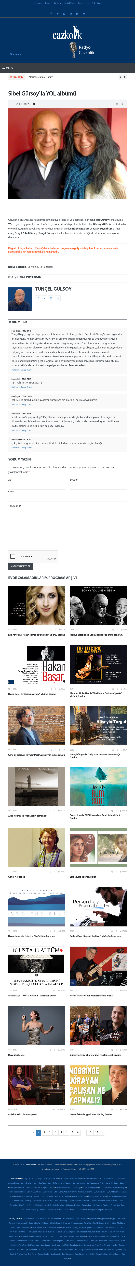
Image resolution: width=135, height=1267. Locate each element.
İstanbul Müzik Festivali (97, 1196)
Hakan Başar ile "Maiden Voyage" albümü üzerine (32, 694)
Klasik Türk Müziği (60, 1201)
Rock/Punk (26, 1210)
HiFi (87, 3)
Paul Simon (119, 1245)
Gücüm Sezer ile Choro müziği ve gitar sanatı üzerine (95, 1055)
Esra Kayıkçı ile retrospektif (83, 877)
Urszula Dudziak (101, 1254)
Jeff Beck (46, 1236)
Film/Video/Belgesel (90, 1188)
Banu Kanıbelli (21, 1223)
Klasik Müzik (69, 3)
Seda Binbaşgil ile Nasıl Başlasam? (55, 1250)
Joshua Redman (93, 1236)
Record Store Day (117, 1205)
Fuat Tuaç (51, 1232)
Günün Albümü (99, 1192)
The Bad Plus (22, 1254)
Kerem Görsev (46, 1241)
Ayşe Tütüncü (116, 1219)
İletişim (57, 3)
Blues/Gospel (66, 1183)
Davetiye (12, 1188)
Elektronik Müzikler (33, 1188)
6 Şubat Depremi (31, 1179)
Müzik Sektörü (50, 1205)
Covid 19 (123, 1183)
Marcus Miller (114, 1241)
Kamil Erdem (105, 1236)
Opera (84, 1205)
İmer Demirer (118, 1232)
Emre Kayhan (98, 1228)
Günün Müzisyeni (113, 1192)
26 (89, 1132)
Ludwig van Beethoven (98, 1241)
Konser (71, 1201)
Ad (10, 480)
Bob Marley (65, 1223)
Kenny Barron (22, 1241)
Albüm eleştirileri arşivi (34, 77)
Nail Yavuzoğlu (33, 1245)
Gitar (55, 1192)
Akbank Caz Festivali (89, 1179)
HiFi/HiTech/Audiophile (30, 1196)
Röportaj (34, 1210)
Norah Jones (56, 1245)
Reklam (48, 3)
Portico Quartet (15, 1250)
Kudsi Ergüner (58, 1241)
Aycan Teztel (94, 1219)
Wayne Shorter (114, 1254)
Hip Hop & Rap (46, 1196)
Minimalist (39, 1205)
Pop (89, 1205)
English (44, 1188)
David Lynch (26, 1228)
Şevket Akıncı (98, 1250)
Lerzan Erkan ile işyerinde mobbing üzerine (91, 1114)
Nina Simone (45, 1245)
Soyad (74, 480)
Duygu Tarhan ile (16, 1055)
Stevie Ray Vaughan (112, 1250)
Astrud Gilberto (82, 1219)
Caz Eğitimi (81, 1183)
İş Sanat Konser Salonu (61, 1196)
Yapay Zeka (74, 1210)
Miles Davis (22, 1245)
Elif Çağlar (76, 1228)
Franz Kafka (42, 1232)
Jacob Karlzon (25, 1236)
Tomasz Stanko (43, 1254)
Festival (52, 1188)
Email (11, 491)
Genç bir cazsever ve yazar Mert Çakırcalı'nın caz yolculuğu (36, 755)
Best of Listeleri (54, 1183)
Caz (74, 1183)
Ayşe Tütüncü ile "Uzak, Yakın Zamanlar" (27, 816)
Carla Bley (88, 1223)
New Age (60, 1205)
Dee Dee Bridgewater (52, 1228)
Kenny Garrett (33, 1241)
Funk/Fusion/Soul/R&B (17, 1192)
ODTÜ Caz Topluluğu (70, 1245)
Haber (17, 1196)
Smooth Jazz (44, 1210)
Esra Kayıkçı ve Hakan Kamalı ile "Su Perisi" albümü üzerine (36, 635)
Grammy (73, 1192)
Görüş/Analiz (64, 1192)
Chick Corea (15, 1228)
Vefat (66, 1210)
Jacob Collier (14, 1236)
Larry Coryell (69, 1241)
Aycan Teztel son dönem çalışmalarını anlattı (91, 996)
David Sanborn (37, 1228)
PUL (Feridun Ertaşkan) (101, 1205)
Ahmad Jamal (29, 1219)
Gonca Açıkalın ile (16, 877)
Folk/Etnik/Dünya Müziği (108, 1188)
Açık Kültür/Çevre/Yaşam (48, 1179)
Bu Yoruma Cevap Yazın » (22, 370)
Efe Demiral (66, 1228)
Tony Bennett (56, 1254)
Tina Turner (32, 1254)
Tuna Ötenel (79, 1254)
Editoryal (20, 1188)
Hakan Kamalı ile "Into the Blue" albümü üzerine (31, 936)
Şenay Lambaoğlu (85, 1250)
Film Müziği (76, 1188)
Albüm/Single (118, 1179)
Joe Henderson (56, 1236)
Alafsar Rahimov (42, 1219)
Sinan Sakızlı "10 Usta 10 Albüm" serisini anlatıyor (32, 996)
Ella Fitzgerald (86, 1228)
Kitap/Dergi (37, 1201)
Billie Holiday (55, 1223)
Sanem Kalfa (36, 1250)
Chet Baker (121, 1223)
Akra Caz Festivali (105, 1179)
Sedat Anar (73, 1250)
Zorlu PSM (108, 1210)
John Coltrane (69, 1236)
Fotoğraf (122, 1188)
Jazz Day (28, 1201)
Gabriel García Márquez (66, 1232)
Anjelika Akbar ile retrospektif (22, 1114)
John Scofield (81, 1236)
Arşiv (35, 1183)
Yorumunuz (14, 506)
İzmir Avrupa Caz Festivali (117, 1196)
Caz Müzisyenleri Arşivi (95, 1183)
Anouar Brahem (55, 1219)
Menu (9, 68)
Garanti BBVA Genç (34, 1192)
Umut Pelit (90, 1254)
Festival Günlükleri (63, 1188)
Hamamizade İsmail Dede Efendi (88, 1232)
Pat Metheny (109, 1245)
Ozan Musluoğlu (96, 1245)
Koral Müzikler (111, 1201)
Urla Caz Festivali (56, 1210)
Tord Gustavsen (67, 1254)
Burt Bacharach (77, 1223)
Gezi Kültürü (47, 1192)
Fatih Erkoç (22, 1232)
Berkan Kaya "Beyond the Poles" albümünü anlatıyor (95, 936)
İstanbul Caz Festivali (79, 1196)
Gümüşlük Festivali (85, 1192)
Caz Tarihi (109, 1183)
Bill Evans (44, 1223)
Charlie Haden (110, 1223)
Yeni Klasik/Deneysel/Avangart (91, 1210)
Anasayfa (37, 3)
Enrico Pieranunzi (111, 1228)
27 (96, 1132)
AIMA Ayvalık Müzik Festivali (70, 1179)
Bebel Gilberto (34, 1223)
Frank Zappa (32, 1232)
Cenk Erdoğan (98, 1223)
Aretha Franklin (68, 1219)
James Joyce (36, 1236)
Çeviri (116, 1183)
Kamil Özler (115, 1236)
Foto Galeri (97, 3)
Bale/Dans (42, 1183)
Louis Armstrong (82, 1241)
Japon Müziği (18, 1201)
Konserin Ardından (98, 1201)
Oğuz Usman (84, 1245)
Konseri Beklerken (82, 1201)
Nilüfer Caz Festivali (73, 1205)
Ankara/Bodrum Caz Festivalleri (20, 1183)
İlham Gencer (107, 1232)
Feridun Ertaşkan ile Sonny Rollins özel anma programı (96, 635)
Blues (80, 3)
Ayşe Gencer (105, 1219)
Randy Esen (26, 1250)
